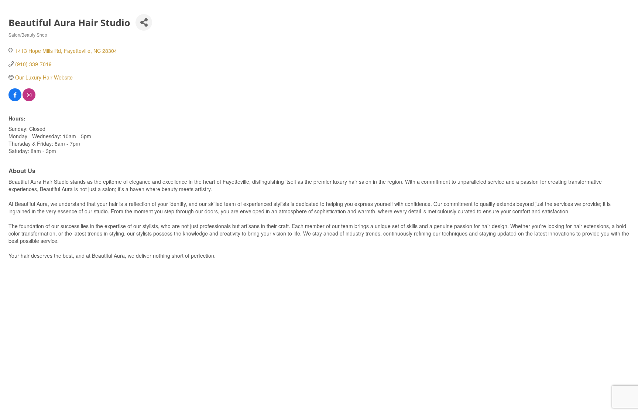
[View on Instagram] (29, 99)
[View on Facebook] (14, 99)
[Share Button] (144, 22)
